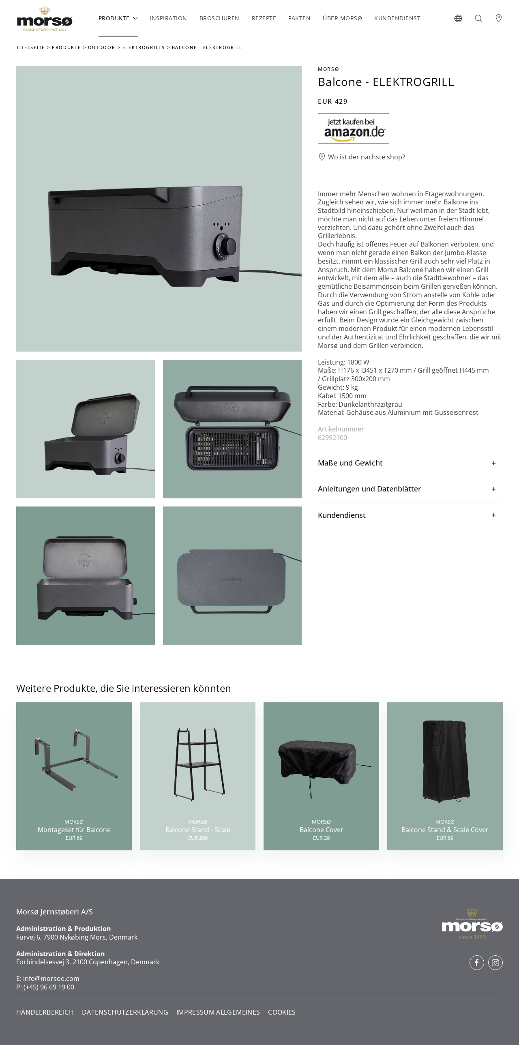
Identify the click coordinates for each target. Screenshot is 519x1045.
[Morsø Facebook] (477, 962)
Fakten (299, 18)
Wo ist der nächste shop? (366, 157)
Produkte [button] (114, 18)
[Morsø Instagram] (495, 962)
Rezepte (264, 18)
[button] (458, 18)
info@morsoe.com (51, 978)
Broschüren (219, 18)
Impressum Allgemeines (218, 1012)
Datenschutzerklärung (125, 1012)
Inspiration (168, 18)
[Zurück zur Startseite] (44, 18)
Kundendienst (397, 18)
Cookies (282, 1012)
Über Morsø (342, 18)
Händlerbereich (45, 1012)
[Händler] (499, 18)
